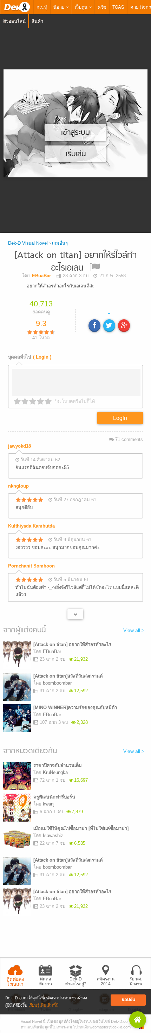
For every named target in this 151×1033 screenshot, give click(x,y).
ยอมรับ (128, 1000)
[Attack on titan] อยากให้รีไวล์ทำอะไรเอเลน (75, 262)
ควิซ (102, 7)
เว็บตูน (82, 7)
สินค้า (37, 21)
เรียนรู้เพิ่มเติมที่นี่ (43, 1005)
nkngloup (18, 486)
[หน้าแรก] (16, 7)
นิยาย (59, 7)
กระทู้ (42, 7)
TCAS (118, 7)
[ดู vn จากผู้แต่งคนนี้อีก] (75, 614)
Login (120, 418)
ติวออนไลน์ (14, 21)
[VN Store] (137, 1019)
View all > (133, 630)
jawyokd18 (19, 446)
